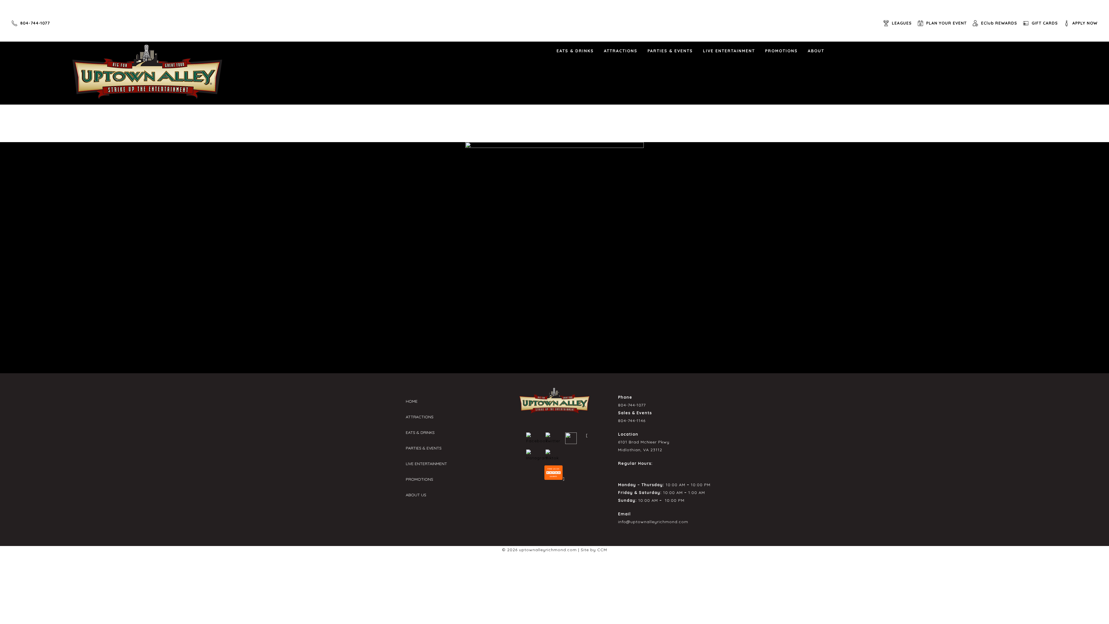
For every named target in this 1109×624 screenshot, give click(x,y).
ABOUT (816, 50)
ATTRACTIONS (620, 50)
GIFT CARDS (1045, 23)
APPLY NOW (1084, 23)
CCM (602, 549)
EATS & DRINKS (575, 50)
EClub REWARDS (999, 23)
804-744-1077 (35, 23)
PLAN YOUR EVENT (946, 23)
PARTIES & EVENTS (670, 50)
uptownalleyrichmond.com (548, 549)
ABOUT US (416, 494)
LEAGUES (902, 23)
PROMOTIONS (781, 50)
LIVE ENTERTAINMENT (729, 50)
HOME (412, 401)
